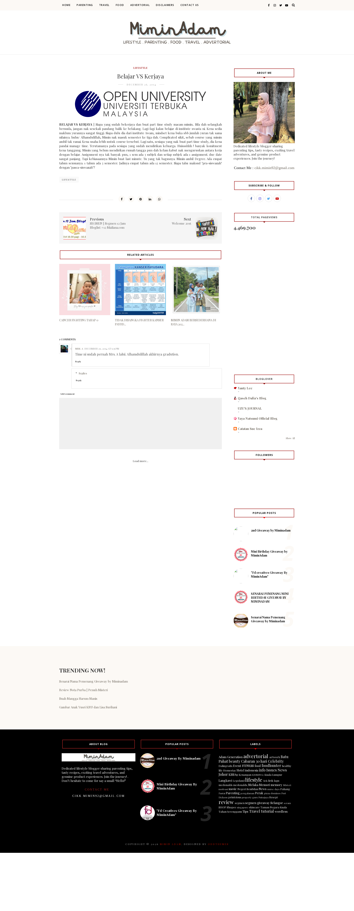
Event (237, 766)
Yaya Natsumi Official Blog (257, 418)
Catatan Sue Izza (250, 429)
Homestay (229, 770)
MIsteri (287, 785)
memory (276, 785)
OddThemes (218, 844)
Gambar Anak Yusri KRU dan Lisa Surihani (88, 707)
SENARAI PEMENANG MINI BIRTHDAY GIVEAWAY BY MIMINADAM (270, 597)
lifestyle (140, 67)
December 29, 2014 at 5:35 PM (101, 348)
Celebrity (276, 761)
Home (66, 5)
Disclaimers (165, 5)
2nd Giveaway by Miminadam (270, 530)
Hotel (240, 770)
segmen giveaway (257, 803)
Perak (259, 793)
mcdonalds (226, 785)
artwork (274, 757)
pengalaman (247, 793)
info (262, 770)
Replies (83, 373)
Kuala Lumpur (273, 774)
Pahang (285, 789)
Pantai (222, 793)
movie (233, 789)
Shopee (231, 807)
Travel (104, 5)
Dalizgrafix (226, 766)
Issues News (276, 770)
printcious (234, 797)
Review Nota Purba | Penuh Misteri (83, 690)
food (258, 766)
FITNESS (248, 766)
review (226, 802)
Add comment (67, 393)
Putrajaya (263, 797)
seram (287, 803)
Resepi (273, 797)
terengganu (234, 811)
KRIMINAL (258, 774)
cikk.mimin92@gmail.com (274, 168)
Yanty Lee (245, 388)
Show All (290, 438)
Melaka (253, 785)
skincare (254, 807)
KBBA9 (233, 774)
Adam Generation (231, 757)
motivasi (223, 789)
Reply (78, 361)
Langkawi (225, 780)
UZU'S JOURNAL (250, 408)
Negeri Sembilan (247, 789)
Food (120, 5)
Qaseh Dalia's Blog (252, 398)
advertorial (255, 756)
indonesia (251, 770)
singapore (242, 807)
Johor (223, 774)
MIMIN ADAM (170, 844)
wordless (281, 811)
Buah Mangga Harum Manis (78, 698)
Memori (264, 785)
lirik (265, 780)
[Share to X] (131, 199)
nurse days (273, 789)
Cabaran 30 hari (254, 761)
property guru (250, 797)
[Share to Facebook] (121, 199)
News (263, 789)
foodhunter (271, 765)
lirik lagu (273, 780)
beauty (234, 761)
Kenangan (245, 774)
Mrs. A (79, 348)
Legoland (239, 780)
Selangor (276, 803)
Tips (245, 811)
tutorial (267, 811)
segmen (240, 803)
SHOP (222, 807)
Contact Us (189, 5)
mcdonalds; (240, 785)
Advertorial (140, 5)
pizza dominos (272, 793)
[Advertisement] (140, 513)
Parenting (85, 5)
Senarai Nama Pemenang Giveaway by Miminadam (268, 619)
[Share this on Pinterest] (140, 199)
